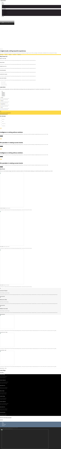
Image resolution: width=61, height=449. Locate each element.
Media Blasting (5, 13)
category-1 (3, 92)
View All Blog (2, 372)
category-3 (3, 94)
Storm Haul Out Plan (6, 6)
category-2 (3, 93)
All (2, 91)
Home (2, 2)
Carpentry (5, 14)
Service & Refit (4, 8)
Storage (3, 4)
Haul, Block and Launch (7, 5)
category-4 (3, 95)
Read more (1, 146)
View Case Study (2, 296)
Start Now (1, 419)
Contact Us (3, 425)
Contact (3, 16)
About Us (3, 3)
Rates (4, 7)
